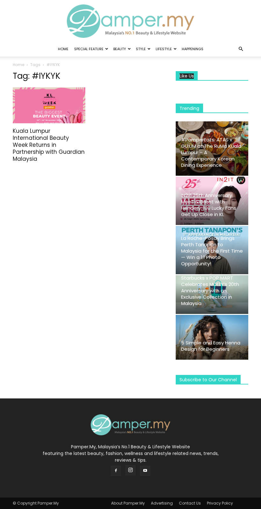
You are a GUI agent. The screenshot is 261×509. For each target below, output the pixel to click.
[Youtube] (145, 471)
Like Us (187, 76)
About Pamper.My (128, 503)
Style (141, 48)
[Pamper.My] (130, 21)
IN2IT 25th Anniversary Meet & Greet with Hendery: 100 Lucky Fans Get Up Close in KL (208, 205)
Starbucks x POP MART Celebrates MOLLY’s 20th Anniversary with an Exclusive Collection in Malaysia (210, 291)
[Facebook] (116, 471)
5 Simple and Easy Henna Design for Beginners (210, 345)
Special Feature (88, 48)
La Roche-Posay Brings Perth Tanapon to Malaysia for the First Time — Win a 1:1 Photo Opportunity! (212, 251)
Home (63, 48)
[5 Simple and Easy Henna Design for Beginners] (212, 337)
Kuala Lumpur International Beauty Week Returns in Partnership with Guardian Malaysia (49, 145)
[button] (240, 49)
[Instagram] (130, 470)
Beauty (119, 48)
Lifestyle (164, 48)
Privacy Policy (220, 503)
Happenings (192, 48)
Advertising (162, 503)
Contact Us (190, 503)
